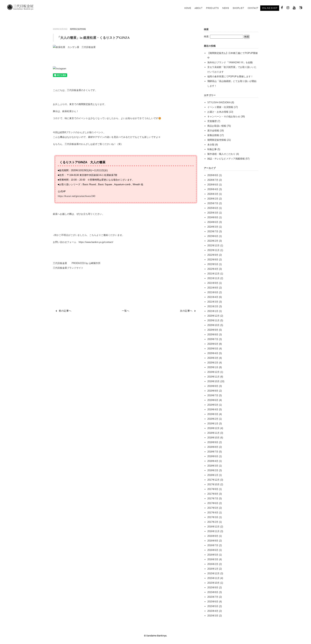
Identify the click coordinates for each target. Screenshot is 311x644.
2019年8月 (212, 390)
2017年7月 (212, 498)
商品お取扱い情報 (216, 126)
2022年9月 (212, 255)
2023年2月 (212, 240)
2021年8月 (212, 287)
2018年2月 (212, 470)
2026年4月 (212, 189)
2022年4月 (212, 269)
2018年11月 (213, 433)
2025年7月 (212, 203)
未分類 (210, 144)
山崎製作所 (94, 263)
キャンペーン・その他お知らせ (223, 116)
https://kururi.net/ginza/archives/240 (76, 196)
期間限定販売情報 (78, 29)
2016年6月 (212, 550)
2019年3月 (212, 414)
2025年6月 (212, 208)
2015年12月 (213, 573)
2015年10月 (213, 582)
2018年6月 (212, 456)
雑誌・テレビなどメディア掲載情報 (226, 158)
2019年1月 (212, 423)
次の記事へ (186, 310)
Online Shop (269, 8)
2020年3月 (212, 358)
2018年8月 (212, 447)
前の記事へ (65, 310)
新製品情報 (213, 135)
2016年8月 (212, 540)
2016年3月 (212, 559)
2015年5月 (212, 606)
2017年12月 (213, 479)
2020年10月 (213, 325)
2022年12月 (213, 245)
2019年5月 (212, 404)
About (198, 8)
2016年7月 (212, 545)
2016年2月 (212, 564)
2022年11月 (213, 250)
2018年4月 (212, 461)
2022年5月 (212, 264)
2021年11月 (213, 278)
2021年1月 (212, 311)
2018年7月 (212, 451)
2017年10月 (213, 484)
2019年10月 (213, 381)
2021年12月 (213, 273)
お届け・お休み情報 (217, 111)
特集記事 (212, 149)
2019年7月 (212, 395)
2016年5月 (212, 554)
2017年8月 (212, 493)
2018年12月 (213, 428)
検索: (206, 36)
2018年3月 (212, 465)
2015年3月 (212, 615)
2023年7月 (212, 231)
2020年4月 (212, 353)
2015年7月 (212, 597)
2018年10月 (213, 437)
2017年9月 (212, 489)
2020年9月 (212, 329)
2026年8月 (212, 175)
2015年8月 (212, 592)
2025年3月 (212, 212)
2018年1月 (212, 475)
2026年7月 (212, 180)
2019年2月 (212, 419)
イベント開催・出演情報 (220, 107)
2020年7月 (212, 339)
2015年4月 (212, 611)
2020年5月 (212, 348)
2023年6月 (212, 236)
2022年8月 (212, 259)
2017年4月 (212, 512)
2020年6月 (212, 344)
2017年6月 (212, 503)
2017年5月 (212, 508)
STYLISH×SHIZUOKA (219, 102)
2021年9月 (212, 283)
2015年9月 (212, 587)
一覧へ (125, 310)
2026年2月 (212, 198)
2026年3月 (212, 194)
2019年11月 (213, 376)
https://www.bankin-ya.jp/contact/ (96, 242)
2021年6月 (212, 292)
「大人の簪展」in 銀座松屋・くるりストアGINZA (93, 37)
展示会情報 (213, 130)
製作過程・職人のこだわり (221, 154)
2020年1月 (212, 367)
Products (212, 8)
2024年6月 (212, 222)
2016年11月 (213, 531)
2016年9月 (212, 536)
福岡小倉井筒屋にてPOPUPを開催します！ (230, 76)
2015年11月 (213, 578)
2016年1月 (212, 568)
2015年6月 (212, 601)
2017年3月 (212, 517)
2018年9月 (212, 442)
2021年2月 (212, 306)
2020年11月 (213, 320)
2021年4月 (212, 297)
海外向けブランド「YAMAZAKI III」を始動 (230, 62)
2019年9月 (212, 386)
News (225, 8)
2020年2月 (212, 362)
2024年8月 (212, 217)
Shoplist (238, 8)
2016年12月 (213, 526)
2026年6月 (212, 184)
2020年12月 (213, 315)
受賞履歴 (212, 121)
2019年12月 (213, 372)
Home (187, 8)
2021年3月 (212, 301)
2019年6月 (212, 400)
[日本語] (301, 8)
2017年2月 (212, 522)
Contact (253, 8)
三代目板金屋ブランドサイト (68, 268)
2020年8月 (212, 334)
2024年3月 (212, 226)
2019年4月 (212, 409)
